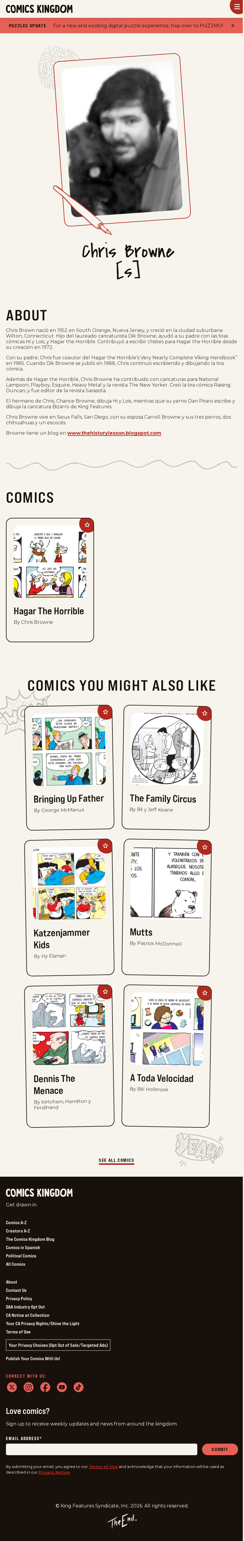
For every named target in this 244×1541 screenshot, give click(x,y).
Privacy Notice (54, 1472)
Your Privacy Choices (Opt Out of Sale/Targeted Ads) (58, 1345)
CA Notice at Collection (27, 1315)
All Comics (15, 1264)
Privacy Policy (19, 1298)
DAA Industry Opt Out (25, 1307)
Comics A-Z (16, 1222)
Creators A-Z (18, 1231)
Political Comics (21, 1256)
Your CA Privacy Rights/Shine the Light (42, 1323)
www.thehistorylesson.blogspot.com (114, 433)
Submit (220, 1449)
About (11, 1282)
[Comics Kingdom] (39, 1193)
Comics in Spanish (23, 1247)
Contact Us (16, 1290)
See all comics (116, 1160)
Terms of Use (18, 1332)
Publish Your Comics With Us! (33, 1358)
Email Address (24, 1438)
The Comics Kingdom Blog (30, 1239)
